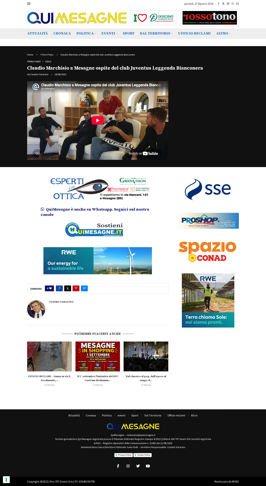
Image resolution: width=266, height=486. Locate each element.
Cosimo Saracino (39, 74)
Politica (85, 33)
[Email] (237, 3)
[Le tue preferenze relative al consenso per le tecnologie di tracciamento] (6, 479)
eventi (108, 33)
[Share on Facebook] (59, 291)
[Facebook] (218, 3)
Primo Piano (47, 54)
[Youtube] (232, 3)
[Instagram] (228, 3)
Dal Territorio (155, 33)
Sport (128, 33)
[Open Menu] (28, 3)
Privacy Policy (124, 457)
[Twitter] (223, 3)
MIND (235, 483)
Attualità (37, 33)
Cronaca (62, 33)
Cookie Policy (143, 457)
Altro (222, 33)
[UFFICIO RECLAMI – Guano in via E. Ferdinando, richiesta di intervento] (49, 359)
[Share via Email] (84, 291)
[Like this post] (50, 291)
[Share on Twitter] (67, 291)
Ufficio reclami (194, 33)
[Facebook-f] (118, 468)
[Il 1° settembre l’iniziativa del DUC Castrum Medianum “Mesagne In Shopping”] (97, 359)
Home (30, 54)
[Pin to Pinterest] (76, 291)
